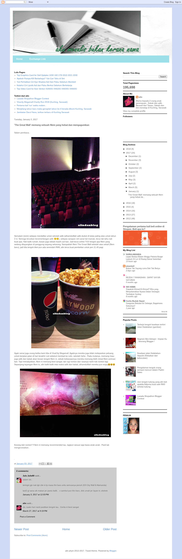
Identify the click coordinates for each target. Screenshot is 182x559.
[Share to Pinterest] (50, 463)
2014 (128, 211)
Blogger (112, 551)
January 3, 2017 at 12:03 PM (36, 494)
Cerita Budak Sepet (135, 301)
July (131, 176)
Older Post (110, 529)
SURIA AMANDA (133, 254)
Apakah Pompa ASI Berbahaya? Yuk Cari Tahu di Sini (41, 78)
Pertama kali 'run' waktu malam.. (31, 105)
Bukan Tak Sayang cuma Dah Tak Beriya (143, 268)
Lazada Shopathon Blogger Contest (33, 98)
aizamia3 (130, 266)
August (132, 172)
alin (24, 503)
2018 (128, 149)
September (134, 168)
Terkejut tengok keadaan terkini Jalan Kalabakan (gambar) (151, 325)
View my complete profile (134, 111)
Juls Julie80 (28, 476)
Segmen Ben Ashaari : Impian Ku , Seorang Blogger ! (152, 340)
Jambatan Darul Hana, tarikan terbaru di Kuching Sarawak (43, 112)
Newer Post (21, 529)
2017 (128, 153)
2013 (128, 215)
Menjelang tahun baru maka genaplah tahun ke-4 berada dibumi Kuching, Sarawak (54, 109)
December (133, 156)
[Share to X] (45, 463)
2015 (128, 207)
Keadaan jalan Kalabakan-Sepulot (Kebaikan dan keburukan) (149, 355)
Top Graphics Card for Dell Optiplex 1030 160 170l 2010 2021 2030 (47, 75)
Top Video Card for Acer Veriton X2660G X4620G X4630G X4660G (47, 89)
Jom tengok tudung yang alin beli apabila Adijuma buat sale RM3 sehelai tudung (152, 384)
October (132, 164)
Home (19, 59)
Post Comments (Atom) (37, 535)
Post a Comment (27, 516)
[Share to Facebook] (48, 463)
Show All (164, 312)
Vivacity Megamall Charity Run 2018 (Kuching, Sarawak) (42, 102)
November (133, 160)
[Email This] (40, 463)
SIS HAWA (131, 287)
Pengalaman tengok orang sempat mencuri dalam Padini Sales (150, 370)
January (132, 191)
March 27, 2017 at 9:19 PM (35, 511)
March (132, 187)
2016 (128, 203)
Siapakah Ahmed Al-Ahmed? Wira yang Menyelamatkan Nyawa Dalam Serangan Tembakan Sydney (142, 291)
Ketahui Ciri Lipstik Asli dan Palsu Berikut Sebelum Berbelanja (44, 85)
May (131, 179)
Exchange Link (37, 59)
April (131, 183)
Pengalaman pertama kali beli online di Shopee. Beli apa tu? (143, 227)
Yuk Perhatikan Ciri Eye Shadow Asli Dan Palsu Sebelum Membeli (46, 82)
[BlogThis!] (42, 463)
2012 (128, 218)
